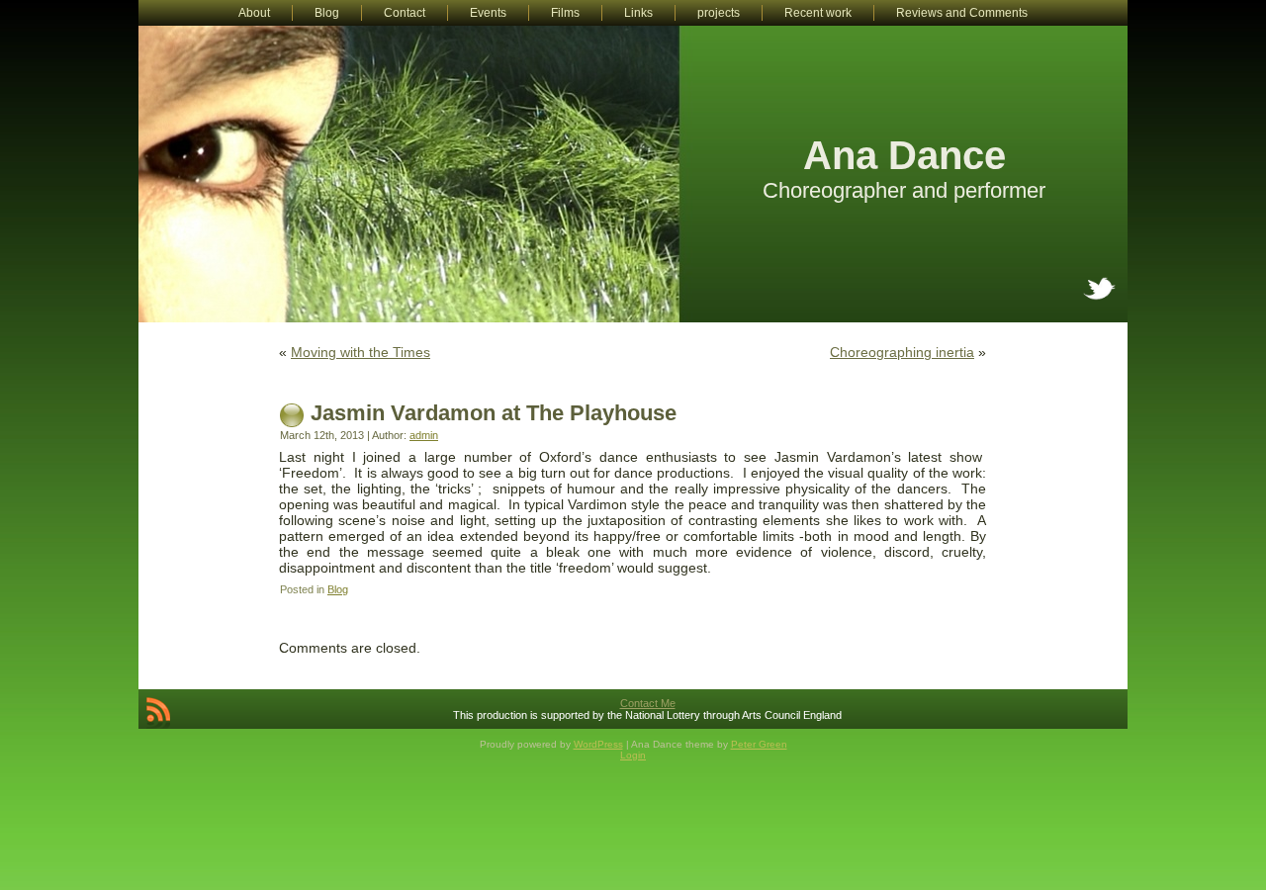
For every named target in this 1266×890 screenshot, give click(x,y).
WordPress (598, 744)
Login (633, 755)
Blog (337, 589)
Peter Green (759, 744)
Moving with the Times (360, 352)
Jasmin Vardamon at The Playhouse (494, 412)
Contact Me (648, 703)
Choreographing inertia (902, 352)
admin (423, 435)
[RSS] (158, 713)
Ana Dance (904, 155)
